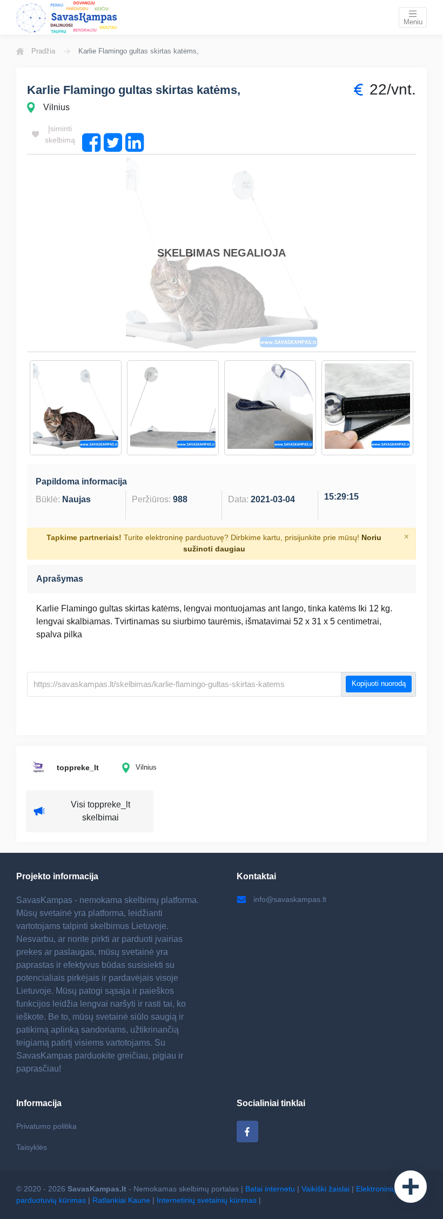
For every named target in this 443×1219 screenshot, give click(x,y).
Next (424, 407)
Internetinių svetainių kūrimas (207, 1200)
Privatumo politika (46, 1126)
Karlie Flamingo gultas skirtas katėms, (133, 90)
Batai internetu (270, 1188)
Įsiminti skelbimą (60, 134)
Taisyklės (31, 1147)
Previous (19, 407)
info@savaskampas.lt (289, 899)
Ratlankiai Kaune (121, 1200)
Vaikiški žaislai (325, 1188)
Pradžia (43, 51)
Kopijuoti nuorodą (379, 684)
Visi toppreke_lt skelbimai (100, 811)
